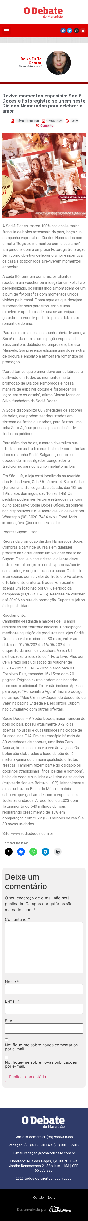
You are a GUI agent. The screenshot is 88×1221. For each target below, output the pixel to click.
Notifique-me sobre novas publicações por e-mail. (41, 1064)
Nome (12, 982)
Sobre (51, 1197)
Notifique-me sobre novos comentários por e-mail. (41, 1047)
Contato (38, 1197)
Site (8, 1021)
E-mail (12, 1001)
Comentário (17, 919)
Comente (46, 125)
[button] (6, 31)
